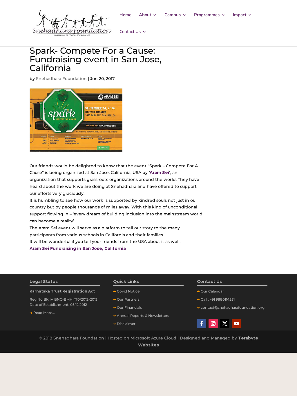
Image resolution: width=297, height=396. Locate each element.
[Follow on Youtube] (236, 323)
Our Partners (128, 299)
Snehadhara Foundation (61, 78)
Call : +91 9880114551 (218, 299)
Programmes (207, 15)
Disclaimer (126, 323)
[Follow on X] (224, 323)
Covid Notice (128, 291)
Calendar (216, 291)
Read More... (44, 312)
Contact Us (130, 32)
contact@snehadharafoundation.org (233, 307)
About (145, 15)
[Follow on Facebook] (201, 323)
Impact (239, 15)
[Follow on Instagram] (213, 323)
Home (125, 15)
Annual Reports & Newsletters (143, 315)
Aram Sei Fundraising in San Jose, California (78, 248)
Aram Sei (159, 172)
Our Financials (129, 307)
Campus (172, 15)
